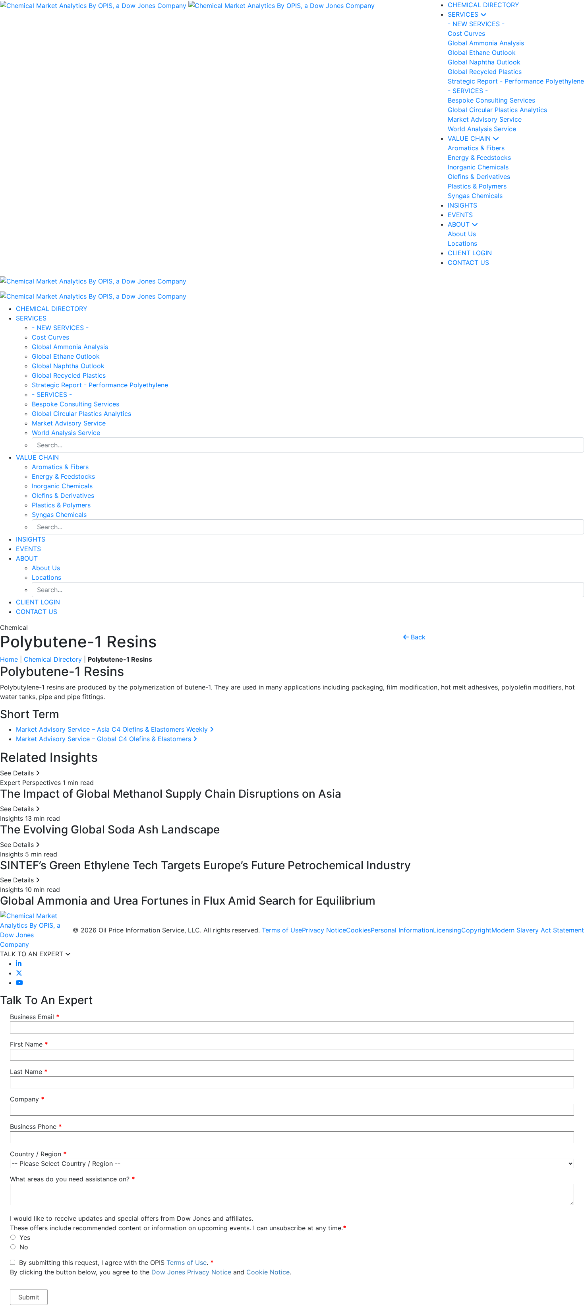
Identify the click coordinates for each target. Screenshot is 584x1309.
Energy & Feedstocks (63, 476)
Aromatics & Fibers (60, 467)
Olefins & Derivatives (63, 495)
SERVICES (464, 14)
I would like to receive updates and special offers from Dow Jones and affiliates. (131, 1218)
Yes (24, 1237)
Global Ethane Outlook (66, 356)
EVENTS (460, 215)
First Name (29, 1044)
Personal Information (402, 930)
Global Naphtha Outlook (68, 366)
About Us (46, 568)
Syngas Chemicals (59, 515)
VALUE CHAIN (470, 138)
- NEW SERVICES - (60, 328)
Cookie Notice (268, 1272)
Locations (46, 577)
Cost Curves (50, 337)
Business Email (35, 1017)
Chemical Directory (53, 659)
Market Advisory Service (69, 423)
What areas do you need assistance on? (72, 1179)
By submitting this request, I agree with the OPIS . (150, 1267)
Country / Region (38, 1154)
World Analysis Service (66, 433)
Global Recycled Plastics (69, 375)
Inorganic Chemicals (62, 486)
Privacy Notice (324, 930)
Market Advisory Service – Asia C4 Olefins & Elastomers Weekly (113, 729)
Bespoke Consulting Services (75, 404)
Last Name (29, 1072)
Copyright (476, 930)
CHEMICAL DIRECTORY (483, 5)
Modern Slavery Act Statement (537, 930)
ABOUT (460, 224)
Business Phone (36, 1126)
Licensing (447, 930)
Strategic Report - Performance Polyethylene (100, 385)
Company (27, 1099)
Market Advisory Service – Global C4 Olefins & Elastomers (104, 739)
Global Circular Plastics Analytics (81, 414)
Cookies (358, 930)
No (23, 1247)
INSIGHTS (462, 205)
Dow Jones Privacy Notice (191, 1272)
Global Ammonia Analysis (70, 347)
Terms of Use (282, 930)
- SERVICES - (52, 394)
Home (9, 659)
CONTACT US (36, 612)
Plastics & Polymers (61, 505)
